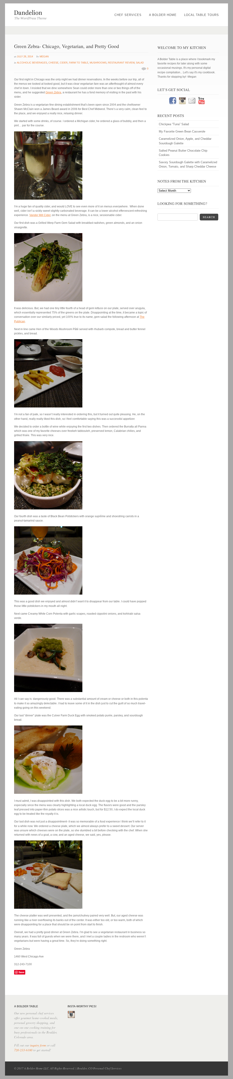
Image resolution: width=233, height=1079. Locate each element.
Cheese (53, 62)
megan (44, 56)
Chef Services (128, 15)
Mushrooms (98, 62)
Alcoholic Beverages (32, 62)
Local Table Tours (201, 15)
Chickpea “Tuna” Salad (174, 124)
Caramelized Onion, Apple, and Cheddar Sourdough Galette (185, 141)
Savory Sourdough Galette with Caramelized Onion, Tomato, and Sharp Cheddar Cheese (188, 164)
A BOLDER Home (163, 15)
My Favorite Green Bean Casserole (182, 131)
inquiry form (38, 1045)
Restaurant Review (121, 62)
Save (21, 972)
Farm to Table (78, 62)
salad (140, 62)
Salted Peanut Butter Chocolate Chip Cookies (183, 153)
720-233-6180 (23, 1050)
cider (64, 62)
